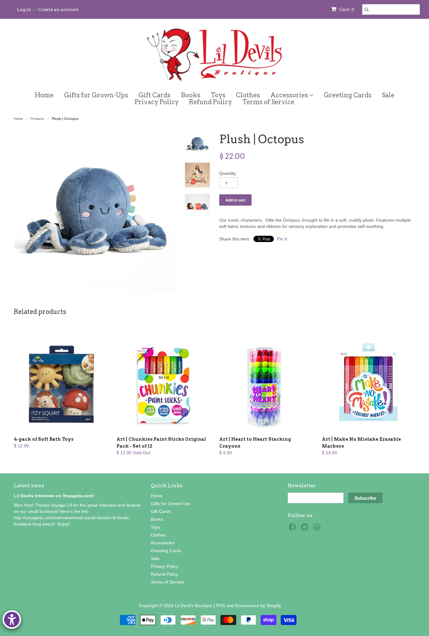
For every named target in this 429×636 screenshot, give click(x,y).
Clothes (248, 95)
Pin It (282, 238)
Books (190, 95)
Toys (218, 95)
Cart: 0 (346, 9)
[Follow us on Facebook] (293, 528)
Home (44, 95)
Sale (388, 95)
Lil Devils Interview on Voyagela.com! (54, 495)
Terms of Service (268, 102)
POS (220, 605)
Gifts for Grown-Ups (96, 95)
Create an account (58, 9)
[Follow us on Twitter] (305, 528)
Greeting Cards (348, 95)
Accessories (289, 94)
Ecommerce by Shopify (258, 605)
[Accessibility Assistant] (12, 619)
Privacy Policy (157, 102)
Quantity (227, 173)
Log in (24, 9)
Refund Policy (210, 102)
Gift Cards (154, 95)
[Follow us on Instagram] (318, 528)
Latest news (29, 485)
